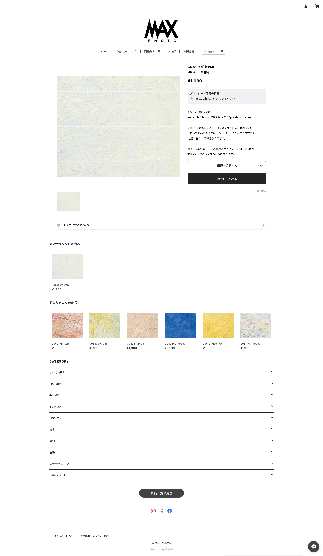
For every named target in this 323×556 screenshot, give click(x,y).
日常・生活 (55, 418)
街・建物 (54, 395)
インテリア (55, 406)
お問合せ (188, 51)
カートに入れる (227, 179)
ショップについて (126, 51)
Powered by (157, 549)
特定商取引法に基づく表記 (94, 535)
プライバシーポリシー (63, 535)
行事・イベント (57, 475)
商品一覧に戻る (161, 493)
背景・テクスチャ (59, 463)
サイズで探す (57, 372)
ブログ (172, 51)
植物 (52, 441)
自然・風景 (55, 383)
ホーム (105, 51)
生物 (52, 452)
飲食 (52, 429)
